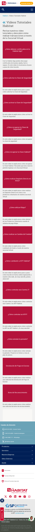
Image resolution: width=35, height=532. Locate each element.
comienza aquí (19, 513)
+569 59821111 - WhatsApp (12, 437)
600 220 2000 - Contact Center (13, 429)
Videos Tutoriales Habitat (17, 24)
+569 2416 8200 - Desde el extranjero (15, 433)
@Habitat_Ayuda (9, 441)
